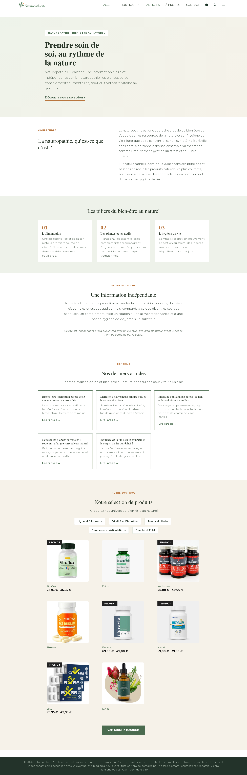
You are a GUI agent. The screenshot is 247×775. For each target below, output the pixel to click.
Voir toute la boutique (123, 730)
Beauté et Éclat (145, 530)
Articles (153, 5)
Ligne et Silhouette (89, 521)
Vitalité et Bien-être (125, 521)
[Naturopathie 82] (32, 5)
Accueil (109, 5)
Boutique (128, 5)
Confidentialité (139, 769)
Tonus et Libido (158, 521)
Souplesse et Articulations (109, 530)
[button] (223, 5)
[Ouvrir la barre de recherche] (215, 5)
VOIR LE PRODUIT (113, 594)
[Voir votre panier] (206, 5)
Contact (193, 5)
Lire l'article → (51, 419)
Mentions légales (109, 769)
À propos (173, 5)
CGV (125, 769)
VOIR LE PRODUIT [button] (58, 594)
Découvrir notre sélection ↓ (65, 97)
